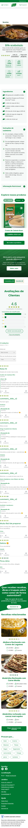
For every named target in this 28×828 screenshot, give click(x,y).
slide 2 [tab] (10, 239)
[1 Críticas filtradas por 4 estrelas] (14, 317)
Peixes (16, 745)
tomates (15, 757)
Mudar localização (11, 775)
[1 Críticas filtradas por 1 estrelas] (14, 327)
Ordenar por (2, 349)
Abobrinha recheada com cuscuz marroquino (14, 715)
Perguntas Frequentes (7, 803)
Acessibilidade (5, 794)
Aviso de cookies (6, 782)
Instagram (2, 769)
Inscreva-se (22, 1)
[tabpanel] (14, 429)
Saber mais (14, 268)
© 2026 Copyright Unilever (12, 816)
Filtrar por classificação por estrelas (8, 356)
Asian (5, 741)
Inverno (14, 741)
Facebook (6, 769)
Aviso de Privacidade (7, 785)
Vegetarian (16, 749)
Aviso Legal (4, 789)
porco (5, 757)
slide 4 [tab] (12, 239)
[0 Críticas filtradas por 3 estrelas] (14, 320)
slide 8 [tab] (17, 239)
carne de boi (7, 753)
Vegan (5, 749)
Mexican (6, 745)
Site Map (3, 791)
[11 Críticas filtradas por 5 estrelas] (14, 314)
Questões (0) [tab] (19, 281)
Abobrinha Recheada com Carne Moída (14, 679)
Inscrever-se (4, 808)
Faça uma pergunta (14, 334)
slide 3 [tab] (11, 239)
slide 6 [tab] (15, 239)
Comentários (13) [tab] (9, 281)
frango (19, 753)
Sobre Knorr (4, 801)
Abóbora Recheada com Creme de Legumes (14, 644)
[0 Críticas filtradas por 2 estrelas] (14, 323)
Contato (3, 806)
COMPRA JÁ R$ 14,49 (14, 234)
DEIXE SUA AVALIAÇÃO (14, 331)
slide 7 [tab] (16, 239)
